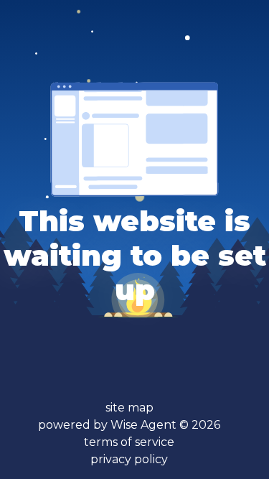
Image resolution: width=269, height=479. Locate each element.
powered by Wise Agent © (129, 425)
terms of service (129, 442)
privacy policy (129, 459)
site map (129, 407)
